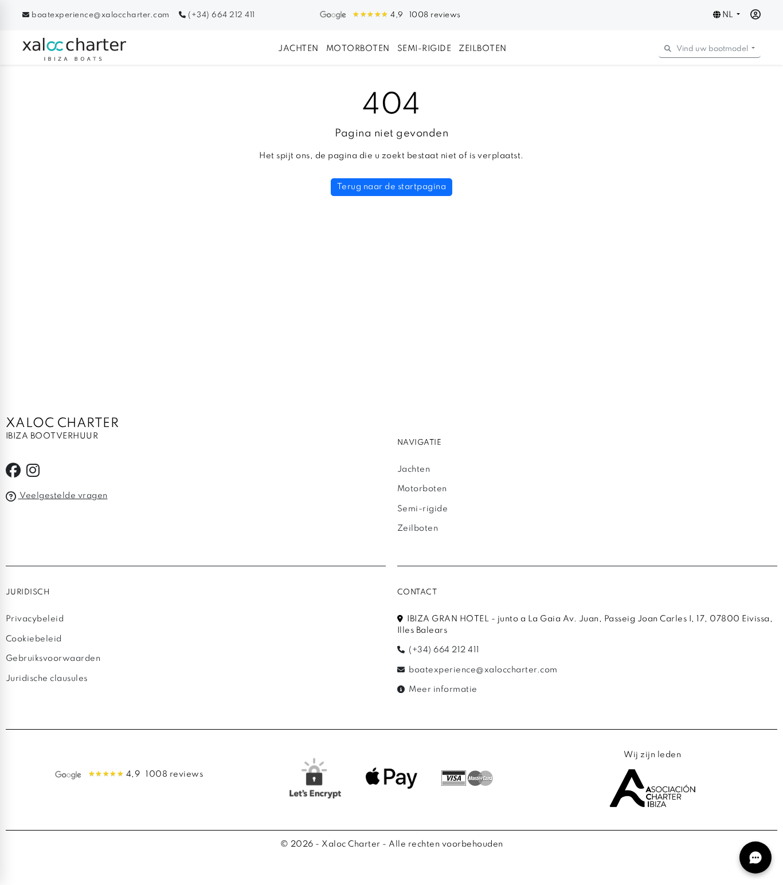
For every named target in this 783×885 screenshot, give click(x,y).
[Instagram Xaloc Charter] (33, 473)
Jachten (298, 49)
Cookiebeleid (34, 639)
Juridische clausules (47, 679)
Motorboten (358, 49)
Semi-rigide (424, 49)
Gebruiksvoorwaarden (53, 659)
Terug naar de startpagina (392, 187)
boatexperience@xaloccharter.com (100, 15)
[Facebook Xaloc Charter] (13, 473)
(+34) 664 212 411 (220, 15)
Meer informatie (442, 690)
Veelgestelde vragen (63, 496)
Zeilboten (483, 49)
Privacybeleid (35, 619)
